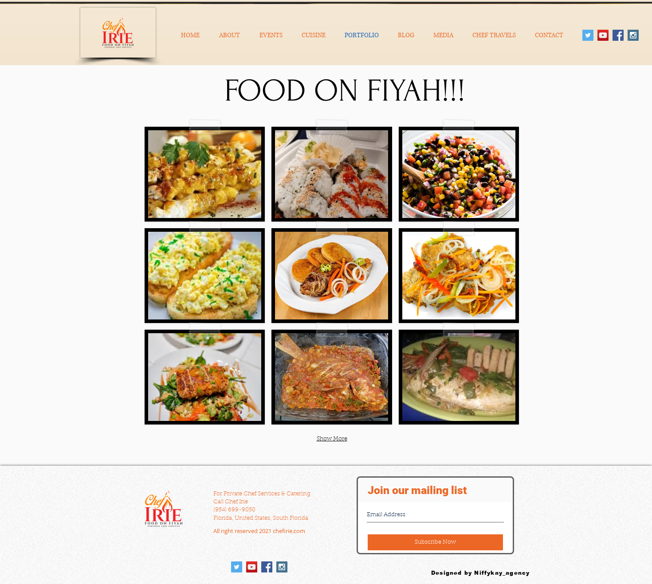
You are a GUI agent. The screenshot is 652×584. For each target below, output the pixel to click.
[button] (205, 174)
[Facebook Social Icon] (618, 35)
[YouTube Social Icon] (603, 35)
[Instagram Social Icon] (633, 35)
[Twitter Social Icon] (587, 35)
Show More (332, 439)
